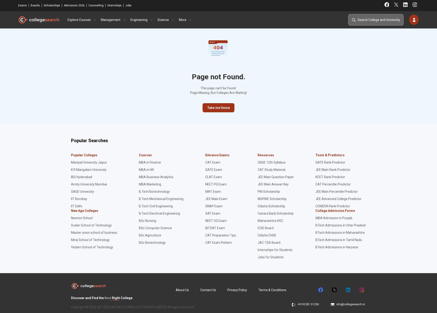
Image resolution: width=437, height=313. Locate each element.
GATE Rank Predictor (330, 162)
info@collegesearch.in (350, 304)
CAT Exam (212, 162)
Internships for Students (275, 250)
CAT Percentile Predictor (333, 184)
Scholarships (52, 5)
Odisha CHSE (267, 235)
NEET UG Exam (216, 221)
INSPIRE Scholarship (272, 199)
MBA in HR (146, 170)
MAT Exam (213, 191)
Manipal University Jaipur (89, 162)
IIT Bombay (79, 199)
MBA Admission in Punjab (333, 218)
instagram (361, 289)
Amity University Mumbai (89, 184)
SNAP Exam (214, 206)
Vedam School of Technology (92, 247)
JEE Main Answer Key (273, 184)
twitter (334, 289)
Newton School (82, 218)
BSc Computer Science (155, 228)
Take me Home (218, 108)
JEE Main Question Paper (276, 177)
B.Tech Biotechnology (154, 191)
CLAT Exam (213, 177)
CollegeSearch (38, 19)
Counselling (96, 5)
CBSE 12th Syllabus (272, 162)
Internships (114, 5)
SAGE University (82, 191)
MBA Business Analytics (156, 177)
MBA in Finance (150, 162)
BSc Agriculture (150, 235)
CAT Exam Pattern (218, 242)
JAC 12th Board (269, 242)
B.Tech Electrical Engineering (159, 213)
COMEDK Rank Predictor (332, 206)
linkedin (347, 289)
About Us (182, 290)
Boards (35, 5)
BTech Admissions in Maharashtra (340, 232)
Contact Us (208, 290)
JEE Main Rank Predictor (333, 170)
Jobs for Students (271, 257)
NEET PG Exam (216, 184)
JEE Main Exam (216, 199)
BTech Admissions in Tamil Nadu (338, 240)
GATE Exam (213, 170)
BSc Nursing (147, 221)
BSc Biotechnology (152, 242)
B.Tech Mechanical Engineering (161, 199)
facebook (320, 289)
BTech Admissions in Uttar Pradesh (340, 225)
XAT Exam (212, 213)
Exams (22, 5)
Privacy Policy (237, 290)
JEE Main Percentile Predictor (336, 191)
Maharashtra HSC (270, 221)
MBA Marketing (150, 184)
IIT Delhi (76, 206)
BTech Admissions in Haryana (336, 247)
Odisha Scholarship (271, 206)
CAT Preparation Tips (220, 235)
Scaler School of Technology (91, 225)
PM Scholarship (269, 191)
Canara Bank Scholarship (276, 213)
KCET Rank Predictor (330, 177)
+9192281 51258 (308, 304)
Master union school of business (94, 232)
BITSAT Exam (215, 228)
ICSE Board (266, 228)
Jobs (128, 5)
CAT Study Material (271, 170)
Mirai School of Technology (90, 240)
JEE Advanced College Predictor (338, 199)
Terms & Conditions (272, 290)
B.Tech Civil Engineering (156, 206)
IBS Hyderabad (81, 177)
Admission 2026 (74, 5)
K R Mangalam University (89, 170)
